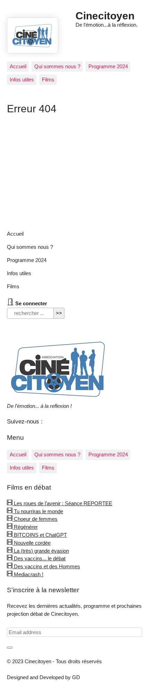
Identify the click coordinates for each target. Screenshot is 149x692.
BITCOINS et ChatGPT (39, 535)
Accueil (18, 66)
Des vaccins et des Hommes (46, 566)
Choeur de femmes (35, 519)
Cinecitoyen (105, 15)
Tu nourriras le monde (37, 511)
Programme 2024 (108, 66)
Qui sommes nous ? (57, 66)
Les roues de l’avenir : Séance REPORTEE (62, 503)
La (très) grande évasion (40, 551)
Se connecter (30, 303)
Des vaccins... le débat (38, 558)
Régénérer (25, 527)
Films (48, 79)
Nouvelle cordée (31, 543)
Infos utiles (22, 79)
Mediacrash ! (27, 574)
